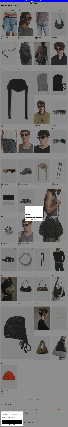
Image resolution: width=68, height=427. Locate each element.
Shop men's (36, 1)
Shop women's (32, 1)
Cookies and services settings (12, 424)
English (28, 214)
